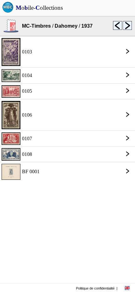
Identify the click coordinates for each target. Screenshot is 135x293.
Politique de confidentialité (95, 288)
